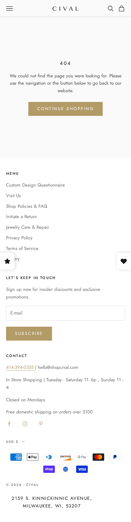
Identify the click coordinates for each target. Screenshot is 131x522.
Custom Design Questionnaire (35, 185)
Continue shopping (65, 109)
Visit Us (13, 195)
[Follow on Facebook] (9, 424)
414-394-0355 (20, 367)
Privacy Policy (19, 237)
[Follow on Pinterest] (41, 424)
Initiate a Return (21, 216)
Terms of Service (22, 248)
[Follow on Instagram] (25, 424)
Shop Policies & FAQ (26, 206)
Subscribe (29, 333)
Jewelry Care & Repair (27, 227)
